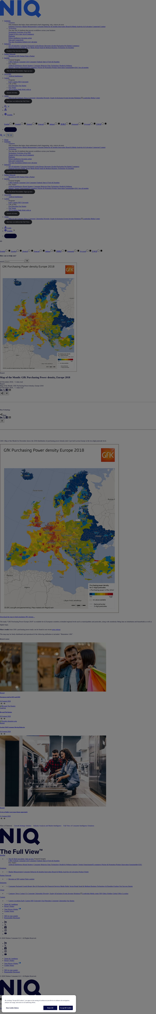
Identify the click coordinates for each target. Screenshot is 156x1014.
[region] (39, 1003)
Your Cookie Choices (12, 1008)
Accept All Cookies (66, 1008)
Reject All (50, 1008)
